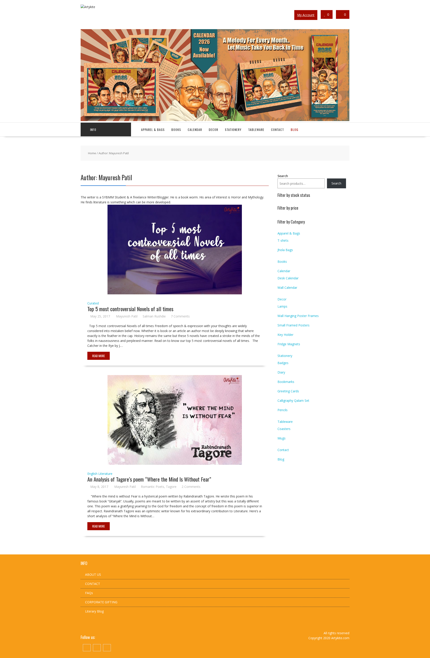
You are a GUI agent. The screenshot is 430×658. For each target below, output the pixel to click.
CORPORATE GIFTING (101, 602)
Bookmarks (285, 382)
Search (282, 176)
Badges (282, 363)
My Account (305, 15)
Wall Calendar (287, 287)
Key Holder (285, 334)
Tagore (171, 486)
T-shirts (282, 240)
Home (92, 153)
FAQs (89, 593)
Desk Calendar (288, 278)
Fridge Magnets (288, 344)
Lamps (282, 306)
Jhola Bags (285, 250)
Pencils (282, 410)
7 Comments (180, 316)
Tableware (256, 129)
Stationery (233, 129)
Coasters (283, 429)
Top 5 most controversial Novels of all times (130, 309)
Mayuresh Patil (127, 316)
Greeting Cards (288, 391)
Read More (98, 356)
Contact (277, 129)
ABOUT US (93, 574)
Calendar (195, 129)
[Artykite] (215, 120)
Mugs (281, 438)
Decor (213, 129)
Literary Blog (94, 611)
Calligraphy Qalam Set (293, 400)
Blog (294, 129)
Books (176, 129)
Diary (281, 372)
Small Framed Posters (293, 325)
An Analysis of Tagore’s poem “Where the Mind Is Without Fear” (149, 479)
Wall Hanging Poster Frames (298, 316)
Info (93, 129)
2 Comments (191, 486)
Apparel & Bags (153, 129)
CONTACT (92, 584)
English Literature (99, 473)
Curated (93, 303)
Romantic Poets (152, 486)
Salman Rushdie (154, 316)
